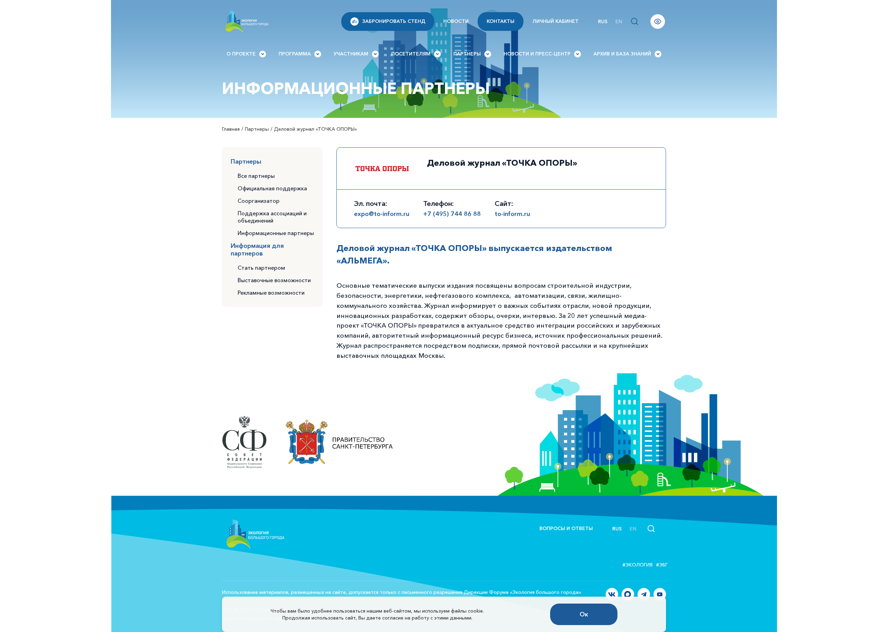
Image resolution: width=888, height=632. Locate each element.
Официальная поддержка (272, 188)
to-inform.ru (512, 214)
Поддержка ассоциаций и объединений (272, 217)
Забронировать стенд (393, 21)
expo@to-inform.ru (381, 214)
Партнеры (467, 54)
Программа (295, 54)
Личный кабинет (555, 21)
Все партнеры (256, 175)
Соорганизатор (259, 200)
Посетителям (410, 54)
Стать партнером (261, 267)
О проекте (241, 54)
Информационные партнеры (276, 233)
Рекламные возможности (271, 292)
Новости (456, 21)
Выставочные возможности (274, 280)
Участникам (351, 54)
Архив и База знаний (622, 54)
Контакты (500, 21)
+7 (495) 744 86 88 (452, 214)
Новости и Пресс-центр (537, 54)
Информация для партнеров (257, 249)
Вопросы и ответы (566, 528)
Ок (584, 614)
